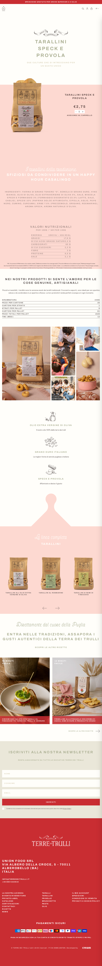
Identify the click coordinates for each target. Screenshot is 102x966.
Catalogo (7, 901)
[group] (18, 573)
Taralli (46, 893)
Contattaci (8, 906)
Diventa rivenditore (14, 896)
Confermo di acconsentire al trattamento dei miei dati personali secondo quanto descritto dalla (38, 808)
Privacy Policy (67, 808)
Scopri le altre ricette (51, 647)
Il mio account (80, 893)
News (5, 912)
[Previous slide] (44, 608)
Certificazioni (10, 904)
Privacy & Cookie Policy (86, 901)
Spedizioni (78, 896)
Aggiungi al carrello (79, 115)
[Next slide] (57, 608)
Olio (44, 906)
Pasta (45, 904)
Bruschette (49, 901)
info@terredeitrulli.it (16, 879)
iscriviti (51, 802)
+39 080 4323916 (10, 882)
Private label (10, 898)
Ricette (6, 909)
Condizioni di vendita (84, 898)
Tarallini (47, 896)
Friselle (47, 898)
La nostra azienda (13, 893)
